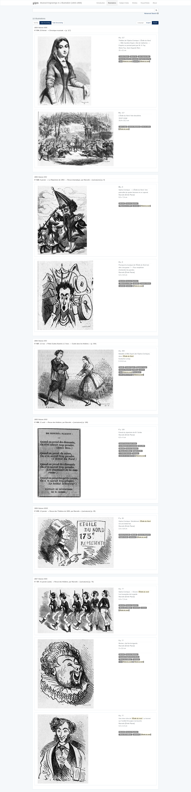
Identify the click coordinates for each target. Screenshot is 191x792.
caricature (136, 206)
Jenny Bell (141, 446)
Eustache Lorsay (141, 367)
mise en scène (146, 126)
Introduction (100, 3)
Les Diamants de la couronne (127, 446)
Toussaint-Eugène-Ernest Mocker (129, 656)
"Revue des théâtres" (125, 451)
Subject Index (124, 3)
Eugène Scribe (137, 451)
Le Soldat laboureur (125, 453)
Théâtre (135, 369)
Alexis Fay (134, 56)
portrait (136, 61)
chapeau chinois (145, 283)
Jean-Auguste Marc (144, 56)
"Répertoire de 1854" (125, 206)
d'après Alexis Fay (145, 59)
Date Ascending (45, 23)
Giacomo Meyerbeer (125, 59)
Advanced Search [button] (150, 13)
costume (135, 59)
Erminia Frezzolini (124, 534)
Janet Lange (123, 126)
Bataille (121, 367)
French (155, 23)
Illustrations (112, 3)
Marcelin (121, 203)
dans (125, 61)
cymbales (122, 286)
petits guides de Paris (125, 374)
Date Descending (58, 23)
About (155, 3)
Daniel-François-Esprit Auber (127, 443)
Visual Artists (145, 3)
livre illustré (137, 372)
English (148, 23)
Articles (134, 3)
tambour (129, 286)
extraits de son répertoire (126, 456)
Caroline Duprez (124, 56)
